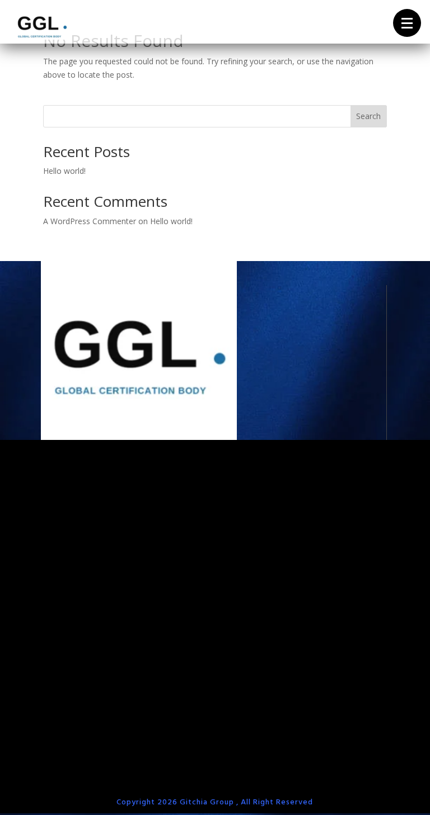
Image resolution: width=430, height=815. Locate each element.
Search (368, 116)
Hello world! (64, 170)
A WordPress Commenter (89, 221)
